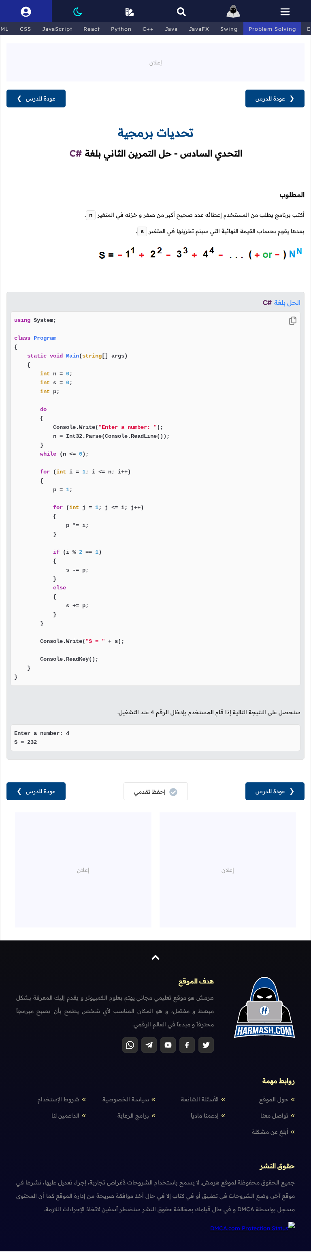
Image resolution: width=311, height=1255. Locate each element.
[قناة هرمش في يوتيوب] (168, 1045)
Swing (229, 29)
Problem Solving (272, 29)
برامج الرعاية (133, 1115)
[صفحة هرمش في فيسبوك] (187, 1045)
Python (121, 29)
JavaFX (199, 29)
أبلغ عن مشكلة (270, 1131)
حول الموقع (273, 1099)
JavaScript (57, 29)
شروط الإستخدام (58, 1099)
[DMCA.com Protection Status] (252, 1228)
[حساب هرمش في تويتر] (206, 1045)
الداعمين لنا (65, 1115)
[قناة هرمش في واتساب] (130, 1045)
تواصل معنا (274, 1115)
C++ (148, 29)
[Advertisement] (155, 61)
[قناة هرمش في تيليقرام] (149, 1045)
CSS (25, 29)
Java (171, 29)
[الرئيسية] (233, 11)
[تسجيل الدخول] (26, 11)
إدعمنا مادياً (205, 1115)
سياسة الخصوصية (125, 1099)
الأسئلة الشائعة (200, 1099)
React (91, 29)
